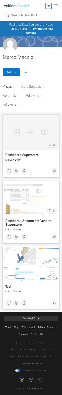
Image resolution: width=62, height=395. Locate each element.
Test (8, 287)
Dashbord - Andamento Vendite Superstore (28, 223)
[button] (22, 379)
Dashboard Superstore (22, 155)
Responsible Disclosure (23, 357)
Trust (8, 327)
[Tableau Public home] (16, 5)
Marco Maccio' (13, 159)
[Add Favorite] (54, 171)
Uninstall (47, 357)
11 (54, 276)
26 (54, 144)
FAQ (23, 327)
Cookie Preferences (31, 364)
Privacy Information (23, 350)
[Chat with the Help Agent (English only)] (48, 6)
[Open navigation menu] (56, 5)
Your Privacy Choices (34, 370)
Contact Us (37, 334)
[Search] (7, 15)
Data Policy (44, 350)
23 (54, 210)
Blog (16, 327)
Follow (11, 72)
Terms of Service (36, 343)
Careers (23, 334)
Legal (19, 343)
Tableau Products (47, 327)
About (31, 327)
